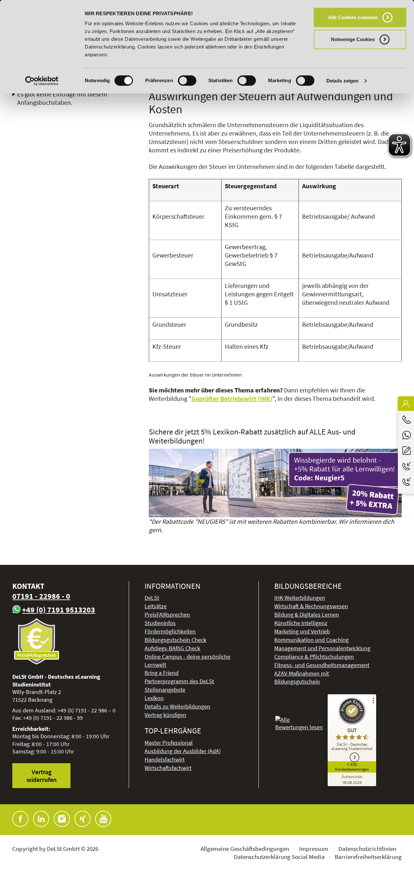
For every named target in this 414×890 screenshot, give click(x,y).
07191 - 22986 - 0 (41, 596)
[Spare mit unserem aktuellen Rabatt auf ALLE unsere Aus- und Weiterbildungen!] (275, 483)
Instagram (62, 819)
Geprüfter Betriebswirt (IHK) (231, 398)
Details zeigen (342, 80)
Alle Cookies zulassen (353, 17)
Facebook (20, 819)
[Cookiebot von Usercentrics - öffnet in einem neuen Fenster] (42, 81)
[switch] (187, 80)
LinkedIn (41, 819)
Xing (82, 819)
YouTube (103, 819)
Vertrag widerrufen (42, 775)
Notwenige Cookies (353, 39)
